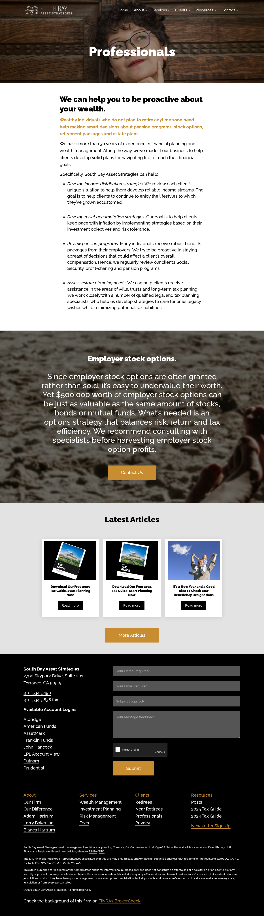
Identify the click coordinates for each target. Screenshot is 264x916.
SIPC (102, 851)
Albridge (32, 719)
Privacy (142, 823)
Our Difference (38, 809)
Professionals (148, 815)
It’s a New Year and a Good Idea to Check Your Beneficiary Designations (194, 591)
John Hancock (38, 747)
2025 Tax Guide (206, 809)
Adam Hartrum (38, 815)
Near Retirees (149, 809)
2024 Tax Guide (206, 815)
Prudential (34, 767)
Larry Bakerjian (39, 823)
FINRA (93, 851)
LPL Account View (42, 754)
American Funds (40, 726)
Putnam (31, 761)
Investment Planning (100, 809)
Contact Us (132, 472)
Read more (72, 606)
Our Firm (32, 802)
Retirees (143, 802)
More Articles (132, 635)
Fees (84, 823)
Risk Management (97, 815)
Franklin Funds (38, 740)
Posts (196, 802)
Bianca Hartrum (39, 829)
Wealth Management (100, 802)
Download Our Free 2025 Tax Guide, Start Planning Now (70, 591)
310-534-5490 (37, 692)
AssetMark (34, 733)
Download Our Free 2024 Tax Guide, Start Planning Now (132, 591)
